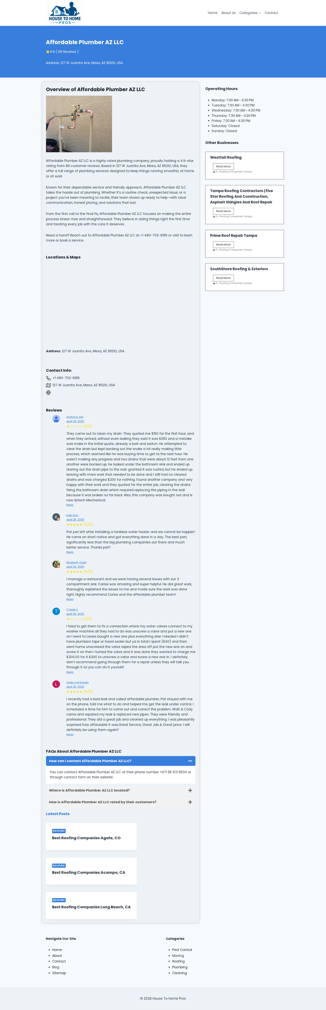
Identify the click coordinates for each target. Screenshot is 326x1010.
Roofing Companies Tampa (235, 171)
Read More (225, 167)
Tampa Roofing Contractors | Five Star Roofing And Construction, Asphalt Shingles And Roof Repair (241, 196)
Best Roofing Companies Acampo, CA (88, 872)
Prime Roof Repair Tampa (233, 235)
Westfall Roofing (226, 157)
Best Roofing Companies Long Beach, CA (91, 907)
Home (213, 13)
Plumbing (180, 967)
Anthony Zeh (75, 417)
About (57, 955)
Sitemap (59, 973)
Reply (70, 505)
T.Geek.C (72, 610)
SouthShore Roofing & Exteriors (239, 269)
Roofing (59, 830)
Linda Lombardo (77, 682)
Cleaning (179, 973)
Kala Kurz (72, 515)
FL (217, 171)
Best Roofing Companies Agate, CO (86, 838)
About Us (228, 13)
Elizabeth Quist (76, 562)
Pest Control (182, 950)
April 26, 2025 (75, 421)
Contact (271, 13)
